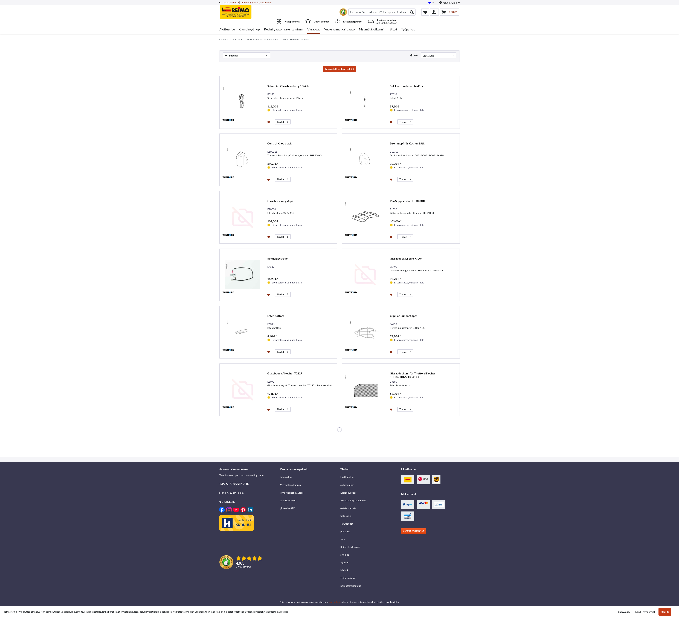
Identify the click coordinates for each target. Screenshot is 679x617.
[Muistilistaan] (269, 122)
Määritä (665, 611)
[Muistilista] (425, 12)
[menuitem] (382, 12)
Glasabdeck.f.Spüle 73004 (406, 258)
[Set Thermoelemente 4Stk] (365, 102)
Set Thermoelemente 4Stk (406, 86)
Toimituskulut (348, 577)
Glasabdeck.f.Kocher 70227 (284, 373)
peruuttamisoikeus (350, 585)
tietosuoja (345, 515)
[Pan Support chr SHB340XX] (365, 217)
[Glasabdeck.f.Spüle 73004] (365, 274)
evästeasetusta (348, 508)
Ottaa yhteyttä (231, 2)
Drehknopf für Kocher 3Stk (407, 143)
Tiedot (280, 121)
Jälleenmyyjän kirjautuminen (256, 2)
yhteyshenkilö (287, 508)
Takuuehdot (346, 523)
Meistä (344, 570)
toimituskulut (335, 602)
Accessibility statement (353, 500)
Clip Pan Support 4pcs (403, 315)
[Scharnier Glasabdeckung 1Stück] (242, 102)
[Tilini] (434, 12)
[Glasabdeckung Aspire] (242, 217)
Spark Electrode (277, 258)
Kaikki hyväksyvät (645, 611)
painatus (345, 531)
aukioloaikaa (347, 484)
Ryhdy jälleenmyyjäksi (292, 492)
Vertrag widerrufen (413, 530)
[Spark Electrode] (242, 274)
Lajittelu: (413, 55)
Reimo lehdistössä (350, 546)
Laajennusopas (348, 492)
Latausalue (286, 477)
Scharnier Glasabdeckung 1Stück (288, 86)
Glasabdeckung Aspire (281, 201)
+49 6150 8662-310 (234, 484)
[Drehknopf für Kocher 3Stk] (365, 159)
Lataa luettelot (288, 500)
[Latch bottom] (242, 332)
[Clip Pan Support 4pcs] (365, 332)
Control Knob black (279, 143)
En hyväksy (624, 611)
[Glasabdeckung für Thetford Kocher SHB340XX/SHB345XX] (365, 389)
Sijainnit (344, 562)
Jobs (342, 539)
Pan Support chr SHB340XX (407, 201)
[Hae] (412, 12)
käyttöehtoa (346, 477)
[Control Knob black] (242, 159)
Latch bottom (275, 315)
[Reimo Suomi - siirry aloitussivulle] (249, 10)
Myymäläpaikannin (290, 484)
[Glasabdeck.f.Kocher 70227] (242, 389)
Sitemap (344, 554)
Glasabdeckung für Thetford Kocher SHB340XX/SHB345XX (413, 375)
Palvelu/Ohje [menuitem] (449, 2)
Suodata (233, 55)
